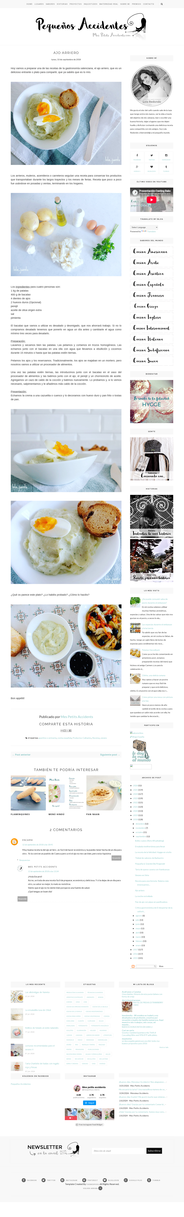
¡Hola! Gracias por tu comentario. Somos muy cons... (142, 1112)
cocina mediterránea (94, 1011)
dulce (101, 1021)
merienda (90, 1040)
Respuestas (24, 860)
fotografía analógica (100, 1026)
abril (137, 932)
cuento (81, 1021)
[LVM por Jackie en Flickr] (141, 762)
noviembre (140, 828)
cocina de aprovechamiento (77, 1007)
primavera (79, 1049)
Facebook (137, 160)
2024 (135, 794)
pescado (102, 1044)
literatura (107, 1035)
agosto (139, 915)
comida (107, 1016)
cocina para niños (73, 1016)
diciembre (140, 823)
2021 (135, 807)
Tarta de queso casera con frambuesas (152, 869)
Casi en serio (128, 1030)
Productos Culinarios (82, 738)
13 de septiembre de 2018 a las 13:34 (43, 871)
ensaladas (70, 1026)
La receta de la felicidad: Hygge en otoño (153, 852)
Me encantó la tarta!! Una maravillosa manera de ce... (142, 1089)
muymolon (127, 1038)
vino (93, 1063)
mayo (138, 928)
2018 (135, 819)
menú (80, 1040)
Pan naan (93, 814)
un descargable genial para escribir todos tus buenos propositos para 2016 (141, 1042)
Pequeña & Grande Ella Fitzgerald (150, 863)
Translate (151, 231)
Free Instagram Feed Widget (90, 1125)
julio (137, 920)
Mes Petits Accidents (42, 866)
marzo (138, 937)
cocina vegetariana (92, 1016)
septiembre (141, 836)
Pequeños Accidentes (21, 1084)
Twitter (152, 160)
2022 (135, 802)
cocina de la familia (74, 1011)
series (68, 1059)
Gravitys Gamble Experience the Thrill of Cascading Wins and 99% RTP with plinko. (139, 1034)
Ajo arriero (139, 890)
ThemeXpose (92, 1184)
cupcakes (91, 1021)
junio (138, 924)
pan (76, 1044)
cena (78, 1002)
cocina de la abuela (100, 1007)
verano (104, 738)
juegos (69, 1035)
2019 (135, 815)
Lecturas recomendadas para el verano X (40, 1047)
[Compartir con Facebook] (70, 730)
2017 (135, 949)
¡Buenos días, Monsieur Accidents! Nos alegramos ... (142, 1082)
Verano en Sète (142, 875)
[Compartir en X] (67, 730)
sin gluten (91, 1059)
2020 (135, 811)
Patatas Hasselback (151, 650)
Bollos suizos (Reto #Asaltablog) (149, 840)
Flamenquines (20, 814)
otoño (68, 1044)
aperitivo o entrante (48, 738)
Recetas (96, 738)
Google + (137, 171)
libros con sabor (92, 1035)
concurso (70, 1021)
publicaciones (93, 1049)
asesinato (90, 997)
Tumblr (166, 171)
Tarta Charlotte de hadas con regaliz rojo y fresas (42, 1065)
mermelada (102, 1040)
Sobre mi (125, 4)
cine (85, 1002)
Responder (116, 858)
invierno (103, 1030)
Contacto (148, 4)
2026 (135, 785)
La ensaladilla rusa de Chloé (38, 1010)
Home (29, 4)
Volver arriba (90, 1188)
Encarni (27, 840)
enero (138, 945)
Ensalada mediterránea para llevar (150, 846)
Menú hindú (57, 814)
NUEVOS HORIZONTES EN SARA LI (137, 1027)
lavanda (79, 1035)
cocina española (64, 738)
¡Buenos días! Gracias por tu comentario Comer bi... (142, 1104)
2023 (135, 798)
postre (69, 1049)
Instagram (166, 160)
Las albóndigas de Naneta (37, 992)
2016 (135, 954)
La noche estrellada (144, 896)
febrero (139, 941)
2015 (135, 958)
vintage (102, 1063)
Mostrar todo (163, 1047)
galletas (69, 1030)
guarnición (81, 1030)
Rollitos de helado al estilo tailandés (42, 1028)
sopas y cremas (72, 1063)
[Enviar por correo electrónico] (62, 730)
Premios (136, 4)
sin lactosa (103, 1059)
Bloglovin (152, 171)
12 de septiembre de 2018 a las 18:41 (37, 844)
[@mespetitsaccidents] (77, 1088)
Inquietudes (90, 4)
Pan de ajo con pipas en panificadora (151, 902)
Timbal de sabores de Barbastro (149, 858)
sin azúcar (79, 1059)
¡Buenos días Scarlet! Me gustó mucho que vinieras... (142, 1097)
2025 (135, 790)
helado (93, 1030)
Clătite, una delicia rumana (153, 675)
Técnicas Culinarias (95, 992)
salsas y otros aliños (94, 1054)
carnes (69, 1002)
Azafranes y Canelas (131, 992)
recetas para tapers (74, 1054)
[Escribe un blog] (64, 730)
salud (108, 1054)
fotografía (82, 1026)
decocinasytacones (131, 1000)
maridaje (70, 1040)
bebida (100, 997)
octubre (139, 832)
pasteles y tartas (88, 1044)
